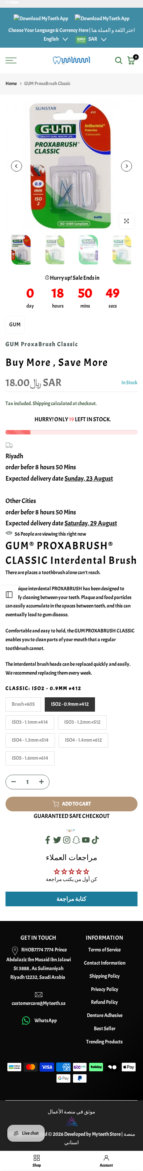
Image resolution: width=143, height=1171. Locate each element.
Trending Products (104, 1042)
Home (11, 84)
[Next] (126, 166)
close (14, 2)
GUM (15, 324)
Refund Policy (104, 1002)
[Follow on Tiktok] (95, 840)
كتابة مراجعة (71, 899)
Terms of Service (104, 950)
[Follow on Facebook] (48, 840)
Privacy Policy (104, 989)
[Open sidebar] (9, 595)
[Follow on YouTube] (86, 840)
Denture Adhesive (104, 1015)
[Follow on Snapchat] (76, 840)
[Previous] (16, 166)
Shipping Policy (104, 976)
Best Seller (104, 1028)
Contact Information (104, 963)
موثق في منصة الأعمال (71, 1112)
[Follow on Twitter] (57, 840)
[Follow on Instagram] (67, 840)
